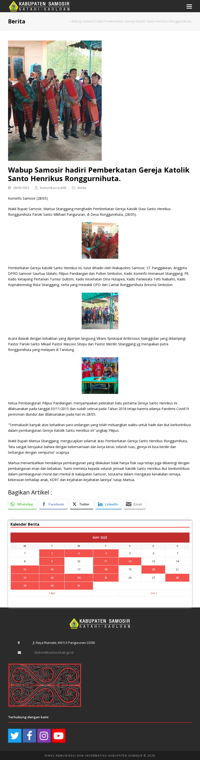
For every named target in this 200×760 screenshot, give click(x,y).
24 (78, 577)
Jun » (154, 593)
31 (78, 585)
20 (153, 569)
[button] (189, 6)
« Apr (52, 593)
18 (105, 569)
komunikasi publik (53, 187)
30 (51, 585)
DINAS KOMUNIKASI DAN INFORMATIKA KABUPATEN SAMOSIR (93, 755)
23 (51, 577)
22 (24, 577)
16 (51, 569)
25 (105, 577)
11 (105, 561)
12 (130, 561)
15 (24, 569)
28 (177, 577)
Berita (82, 187)
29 (24, 585)
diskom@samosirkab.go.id (53, 652)
